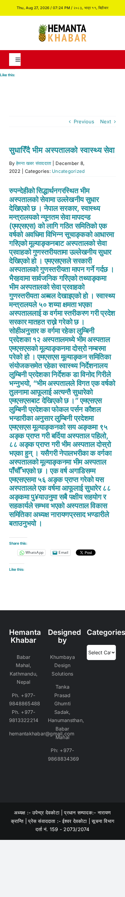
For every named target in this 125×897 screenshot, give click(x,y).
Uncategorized (68, 171)
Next (105, 121)
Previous (84, 121)
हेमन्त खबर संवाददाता (33, 163)
